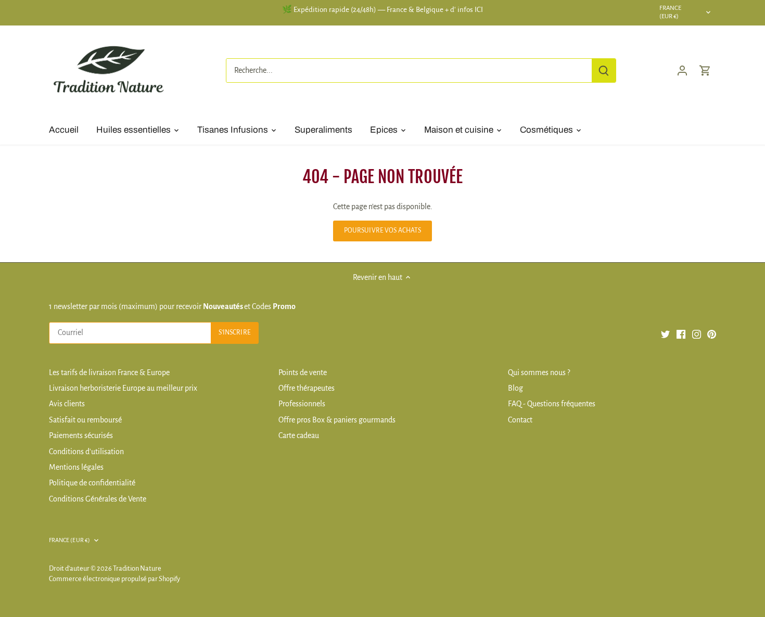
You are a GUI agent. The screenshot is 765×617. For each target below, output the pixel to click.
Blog (515, 388)
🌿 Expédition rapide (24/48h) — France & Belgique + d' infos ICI (382, 10)
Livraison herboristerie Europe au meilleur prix (123, 388)
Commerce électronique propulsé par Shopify (114, 579)
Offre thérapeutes (306, 388)
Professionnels (301, 404)
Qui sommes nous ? (539, 372)
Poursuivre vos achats (383, 230)
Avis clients (67, 404)
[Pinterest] (711, 333)
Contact (520, 420)
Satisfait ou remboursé (85, 420)
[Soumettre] (604, 70)
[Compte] (682, 70)
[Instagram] (696, 333)
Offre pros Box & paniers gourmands (337, 420)
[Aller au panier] (705, 70)
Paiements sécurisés (81, 435)
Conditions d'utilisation (86, 451)
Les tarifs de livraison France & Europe (109, 372)
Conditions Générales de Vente (97, 499)
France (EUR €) (670, 12)
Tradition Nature (137, 568)
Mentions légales (76, 467)
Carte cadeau (298, 435)
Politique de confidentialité (92, 483)
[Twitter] (665, 333)
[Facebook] (681, 333)
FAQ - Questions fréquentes (551, 404)
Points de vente (302, 372)
